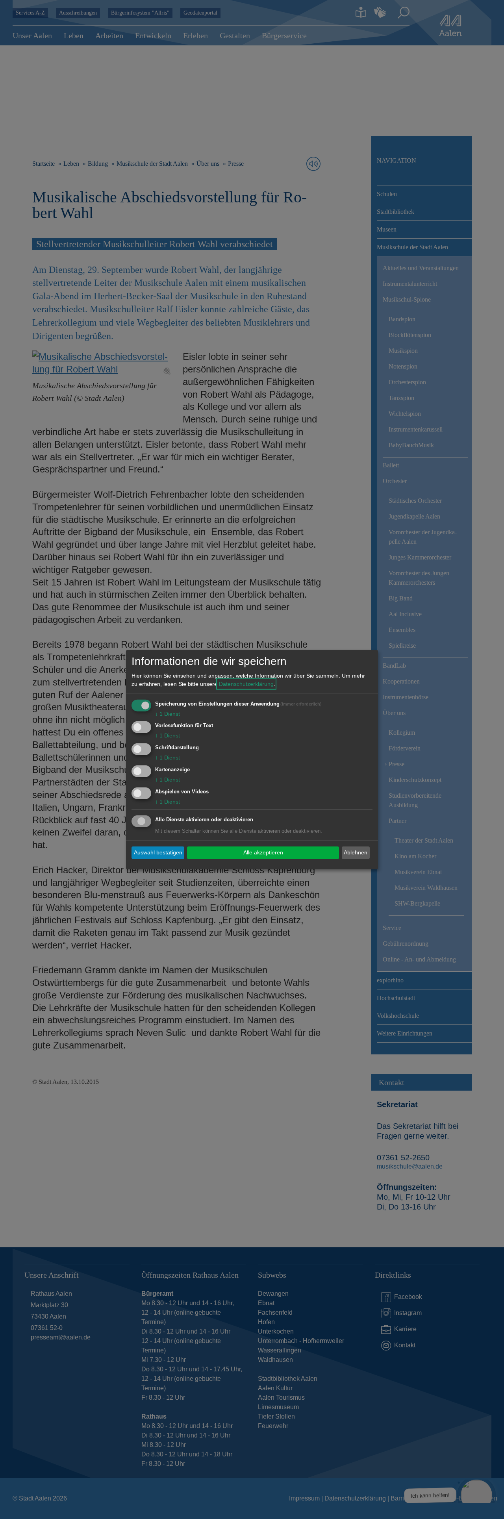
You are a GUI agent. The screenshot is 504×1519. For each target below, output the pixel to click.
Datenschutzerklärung (246, 683)
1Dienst (167, 713)
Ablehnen (355, 852)
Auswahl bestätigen (158, 852)
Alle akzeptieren (263, 852)
